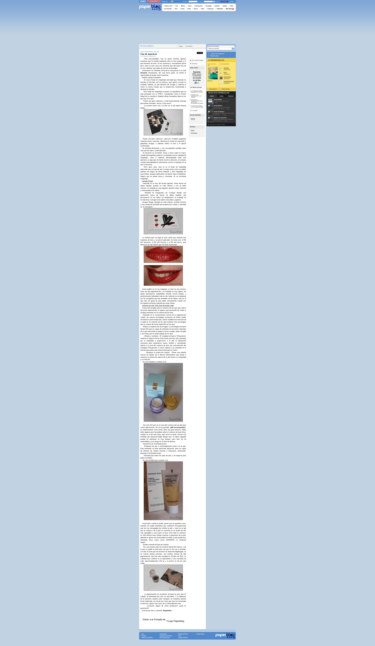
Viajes (202, 8)
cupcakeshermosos (229, 81)
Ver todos (194, 110)
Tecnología (209, 6)
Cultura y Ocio (168, 6)
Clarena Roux (227, 77)
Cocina (182, 8)
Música (183, 6)
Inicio (143, 1)
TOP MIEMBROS (224, 64)
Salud (189, 8)
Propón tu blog (214, 56)
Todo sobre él (213, 89)
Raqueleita (145, 56)
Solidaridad (220, 8)
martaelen (226, 68)
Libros (190, 6)
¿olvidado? (232, 1)
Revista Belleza (147, 46)
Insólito (225, 6)
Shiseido (193, 118)
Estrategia (231, 96)
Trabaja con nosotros (146, 637)
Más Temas (229, 8)
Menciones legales (165, 637)
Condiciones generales (166, 635)
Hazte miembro (226, 89)
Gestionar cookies (183, 637)
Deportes (217, 6)
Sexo (176, 8)
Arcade (212, 96)
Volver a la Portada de (154, 619)
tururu (225, 72)
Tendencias (210, 8)
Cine (176, 6)
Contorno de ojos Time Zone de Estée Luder (158, 305)
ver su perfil (197, 78)
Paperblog (150, 7)
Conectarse (224, 1)
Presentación (163, 634)
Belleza (192, 130)
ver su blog (197, 80)
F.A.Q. (179, 635)
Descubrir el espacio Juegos (217, 124)
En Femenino (194, 133)
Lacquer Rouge (147, 181)
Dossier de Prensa (183, 634)
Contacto (143, 635)
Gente (231, 6)
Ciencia (196, 8)
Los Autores (189, 46)
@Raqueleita (152, 56)
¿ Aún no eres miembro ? (217, 53)
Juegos (181, 46)
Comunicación (199, 6)
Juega (216, 102)
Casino (221, 96)
